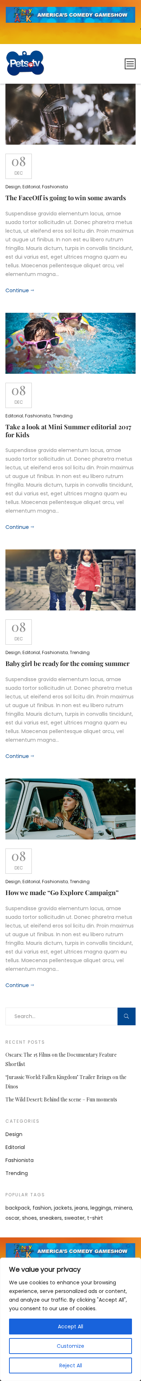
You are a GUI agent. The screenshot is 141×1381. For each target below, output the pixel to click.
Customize (70, 1346)
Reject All (70, 1365)
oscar (12, 1218)
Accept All (70, 1326)
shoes (29, 1218)
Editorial (31, 187)
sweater (74, 1218)
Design (13, 187)
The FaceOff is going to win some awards (65, 197)
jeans (81, 1207)
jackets (63, 1207)
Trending (63, 416)
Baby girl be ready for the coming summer (67, 663)
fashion (42, 1207)
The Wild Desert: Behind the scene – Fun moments (61, 1099)
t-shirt (95, 1218)
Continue (17, 290)
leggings (100, 1207)
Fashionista (55, 187)
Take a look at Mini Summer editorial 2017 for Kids (68, 430)
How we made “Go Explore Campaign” (62, 892)
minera (123, 1207)
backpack (17, 1207)
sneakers (50, 1218)
